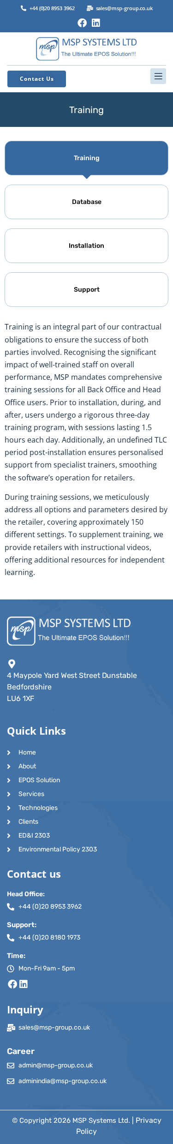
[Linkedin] (96, 23)
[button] (86, 76)
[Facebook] (82, 23)
